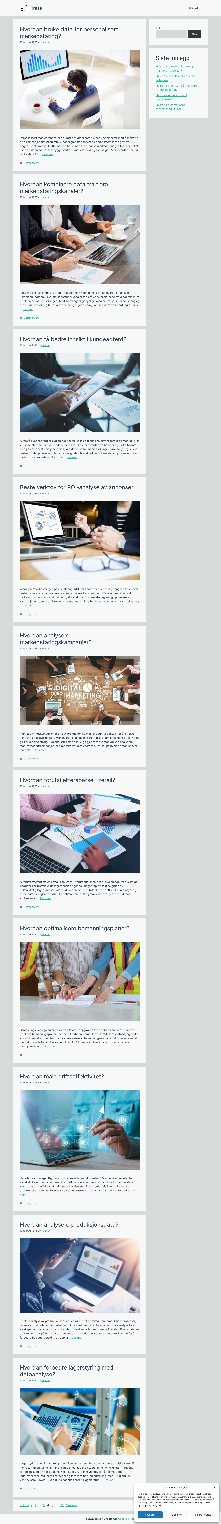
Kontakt (193, 8)
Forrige (26, 1505)
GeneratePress (127, 1518)
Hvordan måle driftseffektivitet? (62, 1076)
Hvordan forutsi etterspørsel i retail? (67, 780)
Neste (71, 1505)
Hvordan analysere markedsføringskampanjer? (56, 639)
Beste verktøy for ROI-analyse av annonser (76, 487)
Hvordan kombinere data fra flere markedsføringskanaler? (64, 187)
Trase (36, 8)
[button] (214, 1487)
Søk (158, 27)
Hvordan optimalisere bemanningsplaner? (74, 928)
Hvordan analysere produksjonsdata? (69, 1224)
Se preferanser (203, 1514)
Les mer (47, 154)
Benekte (177, 1514)
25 (62, 1505)
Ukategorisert (31, 162)
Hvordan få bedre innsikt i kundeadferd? (73, 339)
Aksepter (150, 1514)
